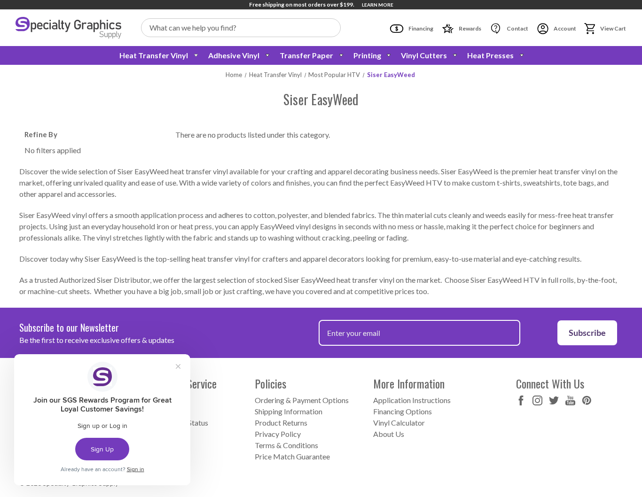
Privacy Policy (278, 433)
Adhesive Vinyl (233, 55)
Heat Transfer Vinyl (153, 55)
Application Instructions (412, 400)
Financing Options (402, 411)
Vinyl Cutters (424, 55)
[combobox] (241, 27)
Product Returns (281, 422)
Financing (420, 28)
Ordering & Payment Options (302, 400)
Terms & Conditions (286, 445)
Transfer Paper (306, 55)
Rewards (469, 28)
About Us (388, 433)
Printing (367, 55)
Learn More (377, 5)
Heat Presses (490, 55)
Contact (517, 28)
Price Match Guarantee (292, 456)
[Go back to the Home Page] (68, 28)
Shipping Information (288, 411)
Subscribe (587, 332)
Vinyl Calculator (399, 422)
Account (564, 28)
